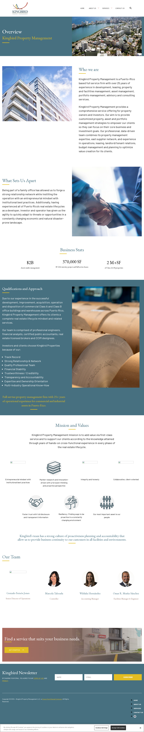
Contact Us (120, 8)
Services (105, 8)
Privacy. (5, 681)
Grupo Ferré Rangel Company (52, 699)
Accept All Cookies (118, 728)
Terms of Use (39, 678)
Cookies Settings (102, 728)
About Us (92, 8)
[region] (72, 728)
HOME (82, 8)
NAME (59, 677)
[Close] (140, 727)
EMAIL (88, 677)
